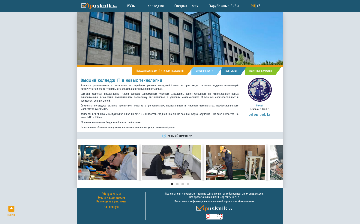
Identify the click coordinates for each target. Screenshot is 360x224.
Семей (259, 105)
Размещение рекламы (111, 201)
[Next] (277, 162)
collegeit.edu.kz (259, 114)
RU (253, 6)
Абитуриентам (111, 194)
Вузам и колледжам (111, 198)
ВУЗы (131, 6)
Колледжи (156, 6)
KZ (258, 6)
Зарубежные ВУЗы (224, 6)
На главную (111, 207)
